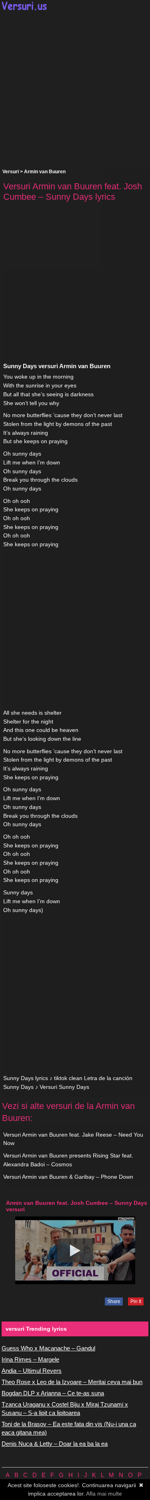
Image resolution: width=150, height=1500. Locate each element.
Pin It (135, 1301)
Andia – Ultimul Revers (32, 1370)
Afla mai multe (104, 1493)
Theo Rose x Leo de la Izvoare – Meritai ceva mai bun (72, 1381)
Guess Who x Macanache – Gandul (48, 1348)
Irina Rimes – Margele (30, 1359)
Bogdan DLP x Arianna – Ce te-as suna (53, 1393)
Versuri (10, 171)
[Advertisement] (75, 89)
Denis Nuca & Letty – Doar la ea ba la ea (55, 1443)
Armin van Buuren (45, 171)
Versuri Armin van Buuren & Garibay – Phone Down (68, 1177)
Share (113, 1301)
